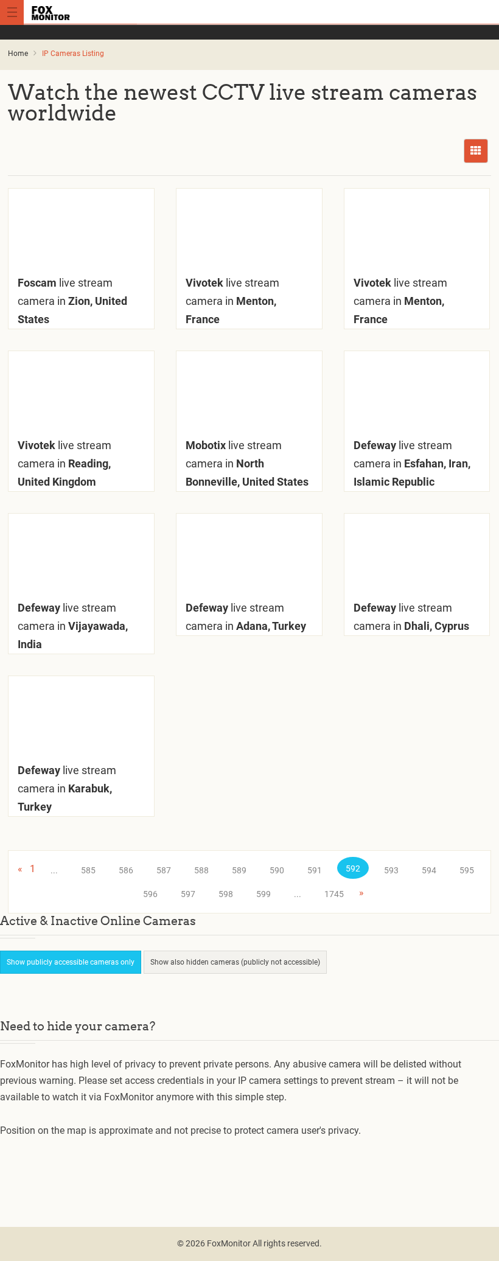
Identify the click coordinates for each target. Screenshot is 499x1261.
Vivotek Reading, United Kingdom (64, 463)
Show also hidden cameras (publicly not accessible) (235, 962)
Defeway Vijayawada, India (73, 626)
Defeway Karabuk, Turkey (67, 788)
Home (18, 53)
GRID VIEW (476, 151)
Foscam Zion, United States (72, 301)
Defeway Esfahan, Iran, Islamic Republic (412, 463)
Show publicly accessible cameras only (70, 962)
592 (353, 868)
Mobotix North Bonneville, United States (247, 463)
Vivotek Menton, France (232, 301)
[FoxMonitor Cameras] (249, 12)
